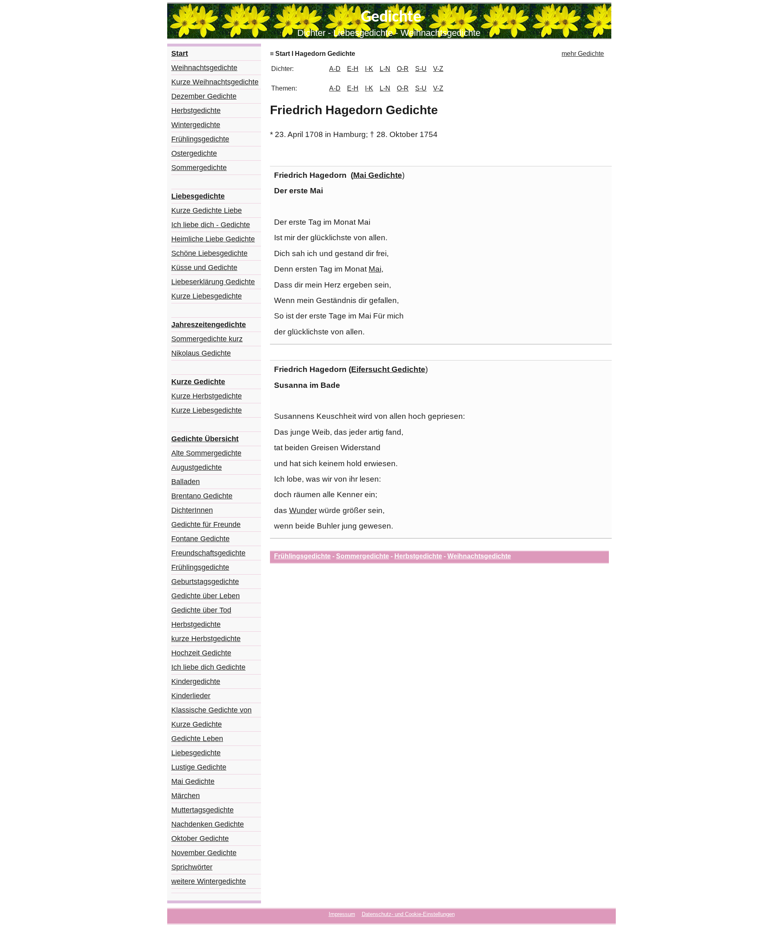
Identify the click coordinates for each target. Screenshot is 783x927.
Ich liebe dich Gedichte (208, 667)
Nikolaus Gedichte (201, 353)
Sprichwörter (191, 867)
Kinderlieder (190, 696)
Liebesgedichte (196, 753)
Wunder (303, 510)
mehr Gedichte (583, 53)
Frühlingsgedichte (200, 139)
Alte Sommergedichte (206, 453)
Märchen (185, 796)
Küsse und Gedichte (204, 267)
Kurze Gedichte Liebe (206, 210)
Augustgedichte (196, 467)
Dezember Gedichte (204, 96)
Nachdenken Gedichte (207, 824)
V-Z (438, 68)
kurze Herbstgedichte (206, 639)
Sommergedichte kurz (207, 339)
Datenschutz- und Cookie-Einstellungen (408, 914)
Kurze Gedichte (196, 724)
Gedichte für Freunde (206, 524)
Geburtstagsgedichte (205, 581)
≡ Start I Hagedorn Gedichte (312, 53)
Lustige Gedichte (198, 767)
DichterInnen (192, 510)
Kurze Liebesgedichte (206, 296)
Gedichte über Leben (205, 596)
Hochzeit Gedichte (201, 653)
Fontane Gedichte (200, 539)
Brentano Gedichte (201, 496)
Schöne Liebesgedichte (209, 253)
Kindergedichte (195, 681)
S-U (421, 68)
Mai (375, 269)
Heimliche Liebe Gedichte (213, 239)
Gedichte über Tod (201, 610)
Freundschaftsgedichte (208, 553)
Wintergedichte (195, 125)
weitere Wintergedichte (208, 881)
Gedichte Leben (197, 739)
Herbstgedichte (196, 110)
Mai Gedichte (193, 781)
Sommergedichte (199, 168)
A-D (335, 68)
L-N (385, 68)
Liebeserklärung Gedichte (213, 282)
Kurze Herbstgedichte (206, 396)
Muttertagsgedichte (202, 810)
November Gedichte (204, 853)
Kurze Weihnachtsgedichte (215, 82)
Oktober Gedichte (200, 838)
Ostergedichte (194, 153)
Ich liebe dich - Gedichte (210, 225)
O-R (403, 68)
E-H (352, 68)
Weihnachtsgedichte (204, 68)
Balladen (185, 482)
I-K (369, 68)
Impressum (342, 914)
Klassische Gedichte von (211, 710)
